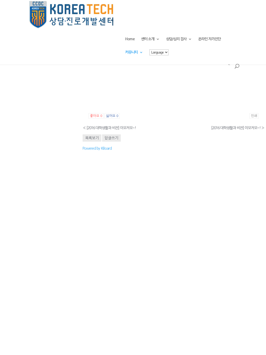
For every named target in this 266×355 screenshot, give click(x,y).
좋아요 (96, 115)
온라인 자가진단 (209, 39)
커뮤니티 (131, 52)
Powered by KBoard (97, 148)
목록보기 (92, 138)
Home (130, 39)
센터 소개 (147, 39)
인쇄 (254, 115)
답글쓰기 (111, 138)
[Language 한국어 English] (159, 56)
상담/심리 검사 (176, 39)
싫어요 (112, 115)
